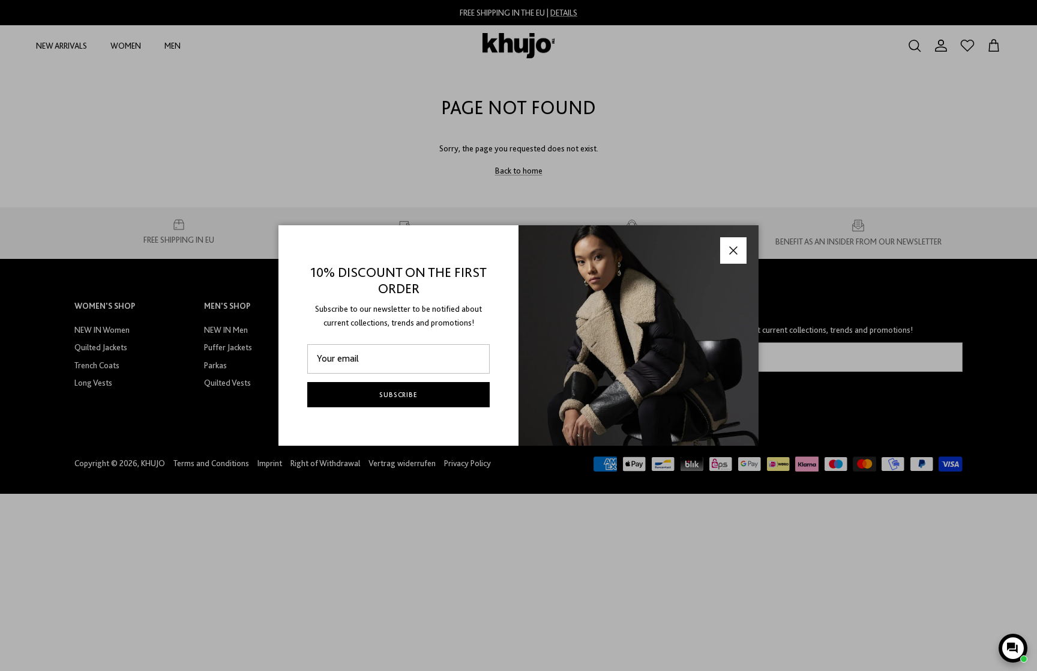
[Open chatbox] (1013, 648)
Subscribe (398, 394)
